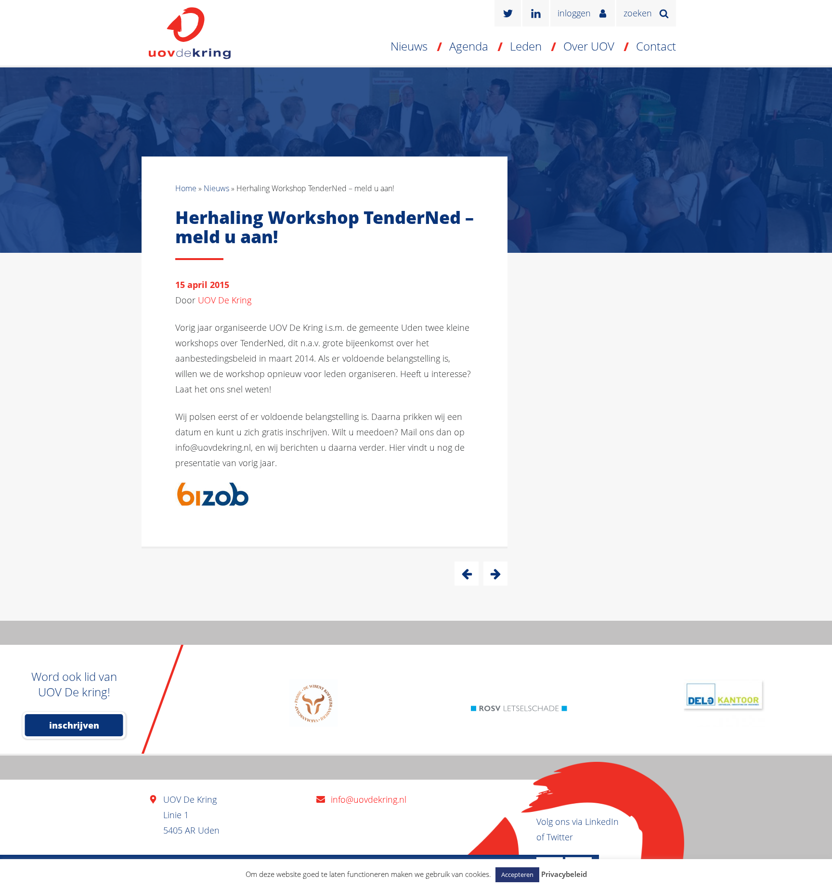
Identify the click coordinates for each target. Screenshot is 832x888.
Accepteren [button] (517, 874)
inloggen (574, 13)
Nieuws (409, 46)
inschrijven (74, 725)
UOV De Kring (224, 300)
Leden (526, 46)
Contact (656, 46)
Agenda (468, 46)
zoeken (638, 13)
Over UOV (588, 46)
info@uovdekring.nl (368, 799)
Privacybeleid (564, 874)
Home (185, 188)
